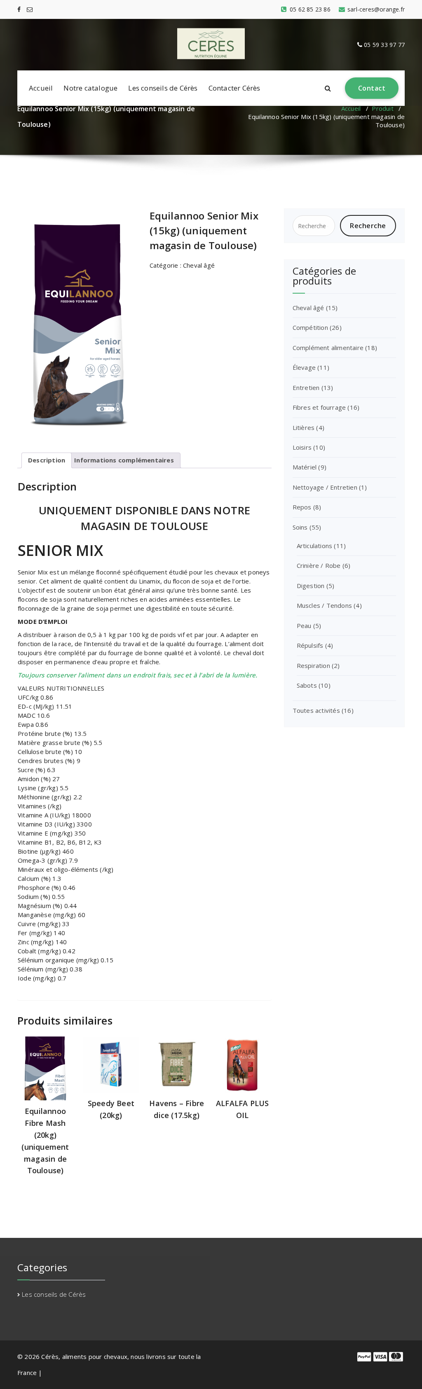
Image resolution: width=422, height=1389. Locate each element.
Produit (382, 108)
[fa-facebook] (19, 9)
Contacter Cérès (234, 88)
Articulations (315, 546)
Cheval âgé (199, 265)
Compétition (310, 327)
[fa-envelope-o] (30, 9)
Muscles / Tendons (324, 605)
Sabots (307, 685)
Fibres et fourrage (319, 407)
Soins (300, 527)
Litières (304, 427)
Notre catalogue (90, 88)
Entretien (306, 387)
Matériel (305, 467)
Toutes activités (316, 710)
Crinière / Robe (319, 565)
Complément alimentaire (328, 347)
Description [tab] (46, 460)
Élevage (304, 367)
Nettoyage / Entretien (325, 487)
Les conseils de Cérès (162, 88)
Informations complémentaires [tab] (124, 460)
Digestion (311, 585)
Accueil (41, 88)
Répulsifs (310, 645)
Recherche (368, 225)
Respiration (313, 665)
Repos (302, 507)
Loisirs (302, 447)
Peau (304, 625)
